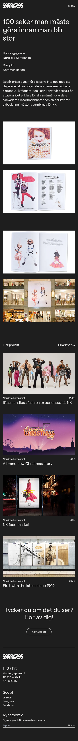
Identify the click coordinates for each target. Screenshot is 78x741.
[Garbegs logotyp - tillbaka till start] (13, 6)
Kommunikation (14, 69)
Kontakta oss (39, 631)
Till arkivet (65, 345)
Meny (71, 5)
